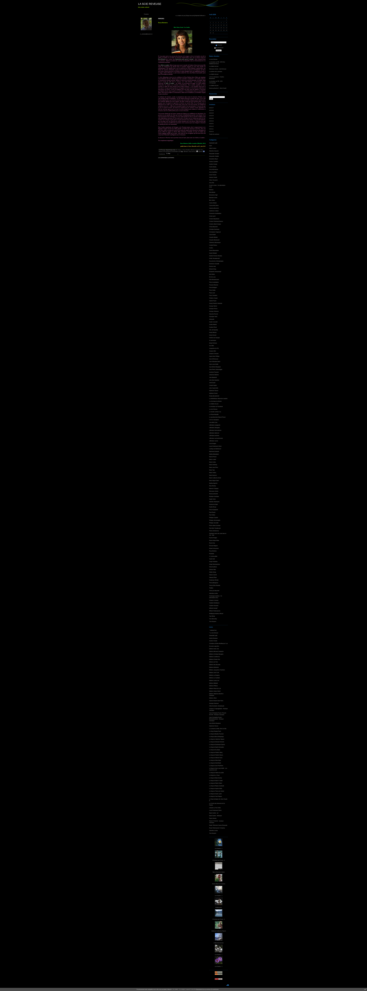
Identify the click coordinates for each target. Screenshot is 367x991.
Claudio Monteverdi (214, 240)
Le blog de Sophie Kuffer (215, 788)
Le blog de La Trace (214, 775)
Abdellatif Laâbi (213, 143)
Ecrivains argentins (214, 646)
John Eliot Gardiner (214, 380)
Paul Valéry (212, 514)
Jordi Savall (212, 382)
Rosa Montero (213, 551)
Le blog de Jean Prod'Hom (216, 765)
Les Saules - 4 (218, 848)
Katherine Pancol (213, 390)
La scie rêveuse (213, 59)
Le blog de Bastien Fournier (216, 733)
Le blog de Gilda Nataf (215, 760)
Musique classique (214, 496)
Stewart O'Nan (213, 577)
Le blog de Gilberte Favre (215, 757)
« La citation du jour (180, 15)
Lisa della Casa (213, 422)
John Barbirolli (213, 377)
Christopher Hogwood (215, 232)
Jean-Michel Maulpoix (215, 366)
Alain (210, 145)
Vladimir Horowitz (213, 605)
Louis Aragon (212, 443)
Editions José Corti (214, 672)
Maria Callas (212, 462)
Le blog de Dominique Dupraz (217, 744)
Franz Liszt (212, 292)
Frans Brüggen (213, 287)
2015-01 (211, 123)
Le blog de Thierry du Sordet (216, 791)
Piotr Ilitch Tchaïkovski (215, 528)
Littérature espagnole (214, 425)
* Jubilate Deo (213, 630)
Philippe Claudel (213, 517)
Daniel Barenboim (214, 250)
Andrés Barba (212, 166)
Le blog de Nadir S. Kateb (216, 780)
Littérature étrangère (214, 427)
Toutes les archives (214, 134)
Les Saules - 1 (218, 954)
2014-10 (211, 131)
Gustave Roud (213, 327)
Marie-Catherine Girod (215, 477)
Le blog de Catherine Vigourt (216, 739)
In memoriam (212, 340)
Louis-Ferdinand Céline (215, 446)
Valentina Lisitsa (213, 593)
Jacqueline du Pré (214, 348)
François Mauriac (213, 284)
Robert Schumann (214, 548)
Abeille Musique (213, 638)
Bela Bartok (212, 192)
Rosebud (211, 553)
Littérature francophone (215, 430)
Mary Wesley (212, 485)
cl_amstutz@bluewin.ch (146, 34)
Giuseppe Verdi (213, 316)
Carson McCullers (214, 205)
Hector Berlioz (213, 332)
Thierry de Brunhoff (214, 590)
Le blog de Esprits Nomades (216, 747)
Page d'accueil (190, 15)
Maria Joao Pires (213, 467)
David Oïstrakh (213, 253)
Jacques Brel (212, 351)
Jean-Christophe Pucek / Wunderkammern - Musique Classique (216, 719)
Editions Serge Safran (215, 691)
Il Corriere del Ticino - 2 (219, 860)
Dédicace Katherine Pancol (219, 931)
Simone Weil (212, 569)
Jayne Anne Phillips (214, 356)
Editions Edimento (214, 667)
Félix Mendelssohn (214, 279)
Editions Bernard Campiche (216, 651)
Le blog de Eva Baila (214, 749)
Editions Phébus (213, 685)
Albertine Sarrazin (214, 151)
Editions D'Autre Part (214, 659)
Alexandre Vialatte (214, 156)
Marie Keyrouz (213, 475)
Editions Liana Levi (214, 680)
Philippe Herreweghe (214, 520)
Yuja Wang (212, 616)
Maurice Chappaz (213, 488)
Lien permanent (167, 151)
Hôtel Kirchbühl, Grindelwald (216, 706)
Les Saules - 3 (218, 895)
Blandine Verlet (213, 197)
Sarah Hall (212, 559)
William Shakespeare (214, 610)
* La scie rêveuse (213, 632)
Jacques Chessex (213, 353)
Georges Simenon (214, 311)
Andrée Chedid (213, 164)
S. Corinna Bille (213, 556)
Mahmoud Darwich (214, 451)
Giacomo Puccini (213, 314)
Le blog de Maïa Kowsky (215, 778)
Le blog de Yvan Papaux (215, 796)
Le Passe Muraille (214, 414)
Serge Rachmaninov (214, 564)
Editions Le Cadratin (214, 677)
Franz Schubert (213, 295)
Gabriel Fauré (212, 300)
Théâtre (211, 588)
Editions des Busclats (214, 664)
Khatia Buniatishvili (214, 396)
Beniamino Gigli (213, 195)
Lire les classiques (214, 419)
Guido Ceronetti (213, 322)
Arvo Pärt (211, 182)
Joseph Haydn (213, 385)
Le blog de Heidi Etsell (215, 763)
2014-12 (211, 126)
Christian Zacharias (214, 229)
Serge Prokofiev (213, 561)
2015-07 (211, 107)
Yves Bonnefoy (213, 618)
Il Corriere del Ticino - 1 (219, 919)
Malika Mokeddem (214, 454)
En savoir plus (215, 989)
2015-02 (211, 121)
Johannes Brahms (214, 374)
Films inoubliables (214, 282)
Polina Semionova (214, 530)
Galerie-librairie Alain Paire (216, 700)
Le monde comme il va (215, 411)
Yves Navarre (212, 621)
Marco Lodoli (212, 459)
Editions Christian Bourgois (216, 654)
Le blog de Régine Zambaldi (216, 785)
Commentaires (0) (175, 151)
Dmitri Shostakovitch (214, 258)
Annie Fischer (212, 174)
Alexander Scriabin (214, 153)
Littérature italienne (214, 433)
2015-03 (211, 118)
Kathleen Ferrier (213, 393)
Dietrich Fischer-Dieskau (215, 255)
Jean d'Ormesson (213, 359)
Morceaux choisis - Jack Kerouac (217, 69)
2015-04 (211, 115)
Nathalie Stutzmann (214, 501)
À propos (146, 14)
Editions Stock (213, 698)
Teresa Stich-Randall (214, 585)
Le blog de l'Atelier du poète (216, 772)
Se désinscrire (219, 47)
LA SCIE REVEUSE (149, 3)
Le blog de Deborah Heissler (216, 741)
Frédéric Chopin (213, 298)
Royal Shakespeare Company (217, 828)
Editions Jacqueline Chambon (217, 669)
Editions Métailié (213, 683)
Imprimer (200, 151)
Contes (211, 247)
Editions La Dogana (214, 675)
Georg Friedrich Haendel (215, 303)
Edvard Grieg (212, 269)
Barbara (211, 189)
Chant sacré (212, 216)
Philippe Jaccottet (213, 522)
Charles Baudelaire (214, 218)
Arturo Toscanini (213, 180)
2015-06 (211, 110)
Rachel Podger (213, 537)
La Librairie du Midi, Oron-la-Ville (217, 728)
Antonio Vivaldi (213, 177)
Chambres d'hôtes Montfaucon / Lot (218, 643)
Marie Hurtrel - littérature (215, 815)
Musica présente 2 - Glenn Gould (217, 88)
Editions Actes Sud (214, 648)
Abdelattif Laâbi (213, 635)
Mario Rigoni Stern (214, 480)
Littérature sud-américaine (216, 438)
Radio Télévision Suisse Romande (218, 825)
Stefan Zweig (212, 572)
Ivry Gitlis (211, 345)
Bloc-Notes (212, 200)
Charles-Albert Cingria (215, 224)
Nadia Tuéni (212, 499)
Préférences (218, 907)
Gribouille (211, 319)
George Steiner (213, 306)
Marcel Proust (212, 456)
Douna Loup (212, 266)
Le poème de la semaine (215, 71)
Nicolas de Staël (213, 504)
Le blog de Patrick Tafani (215, 783)
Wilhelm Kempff (213, 608)
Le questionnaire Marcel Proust (217, 417)
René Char (212, 543)
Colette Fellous (213, 245)
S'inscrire (219, 45)
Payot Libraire (212, 818)
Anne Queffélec (213, 172)
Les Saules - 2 (218, 966)
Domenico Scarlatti (214, 263)
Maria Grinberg (213, 464)
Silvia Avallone (213, 566)
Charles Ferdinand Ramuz (216, 221)
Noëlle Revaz (212, 507)
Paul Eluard (212, 512)
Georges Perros (213, 308)
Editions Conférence (214, 656)
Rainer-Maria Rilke (214, 540)
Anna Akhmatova (213, 169)
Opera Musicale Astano (219, 872)
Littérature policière (214, 435)
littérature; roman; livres (189, 151)
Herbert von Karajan (214, 337)
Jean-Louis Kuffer (213, 364)
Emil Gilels (212, 274)
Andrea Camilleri (213, 161)
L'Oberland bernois (219, 942)
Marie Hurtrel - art (213, 813)
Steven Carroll (213, 574)
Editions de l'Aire (213, 662)
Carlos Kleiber (213, 203)
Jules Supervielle (213, 388)
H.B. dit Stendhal (213, 329)
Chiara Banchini (213, 226)
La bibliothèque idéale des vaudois (218, 398)
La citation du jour (213, 66)
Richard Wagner (213, 545)
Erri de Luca (212, 277)
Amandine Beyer (213, 158)
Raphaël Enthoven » (200, 15)
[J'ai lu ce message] (365, 989)
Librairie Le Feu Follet (215, 807)
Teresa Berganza (213, 582)
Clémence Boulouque (215, 242)
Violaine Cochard (213, 600)
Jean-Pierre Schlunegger (215, 369)
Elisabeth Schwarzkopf (215, 271)
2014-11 (211, 129)
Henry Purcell (212, 335)
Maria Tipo (212, 470)
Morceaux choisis (213, 491)
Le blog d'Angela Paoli (215, 731)
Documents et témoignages (216, 261)
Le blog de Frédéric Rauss (216, 755)
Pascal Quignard (213, 509)
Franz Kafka (212, 290)
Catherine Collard (213, 210)
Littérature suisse (213, 440)
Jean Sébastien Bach (214, 361)
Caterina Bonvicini (214, 208)
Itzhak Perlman (213, 343)
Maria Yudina (212, 472)
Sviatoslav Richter (214, 580)
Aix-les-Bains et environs (218, 883)
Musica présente (213, 493)
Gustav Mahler (213, 324)
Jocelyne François (214, 372)
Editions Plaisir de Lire (215, 688)
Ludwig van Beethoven (215, 448)
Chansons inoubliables (215, 213)
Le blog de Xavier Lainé (215, 793)
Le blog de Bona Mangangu (216, 736)
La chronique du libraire (215, 401)
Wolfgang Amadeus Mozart (216, 613)
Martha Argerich (213, 483)
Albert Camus (212, 148)
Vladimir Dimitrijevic (214, 603)
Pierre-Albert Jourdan (214, 525)
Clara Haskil (212, 234)
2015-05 (211, 113)
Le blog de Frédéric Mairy (215, 752)
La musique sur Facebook (216, 406)
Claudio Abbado (213, 237)
